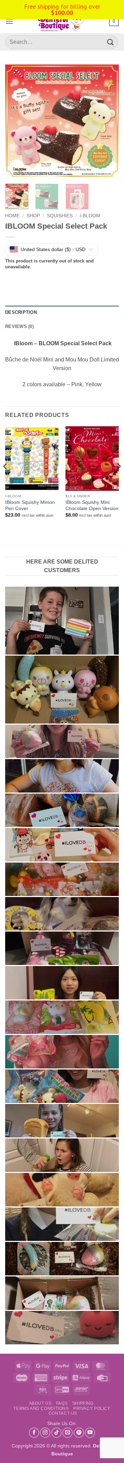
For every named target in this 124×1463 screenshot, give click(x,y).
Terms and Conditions (41, 1408)
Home (12, 215)
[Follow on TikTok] (56, 1432)
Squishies (60, 215)
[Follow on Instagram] (45, 1432)
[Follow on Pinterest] (79, 1432)
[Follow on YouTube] (90, 1432)
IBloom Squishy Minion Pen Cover (30, 505)
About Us (40, 1403)
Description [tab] (21, 312)
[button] (9, 21)
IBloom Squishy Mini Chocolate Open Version (91, 505)
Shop (33, 215)
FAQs (62, 1403)
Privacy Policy (92, 1408)
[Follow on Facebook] (34, 1432)
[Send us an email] (67, 1432)
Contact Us (63, 1413)
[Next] (108, 121)
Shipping (83, 1403)
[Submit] (110, 42)
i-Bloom (90, 215)
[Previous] (16, 121)
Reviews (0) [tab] (19, 326)
